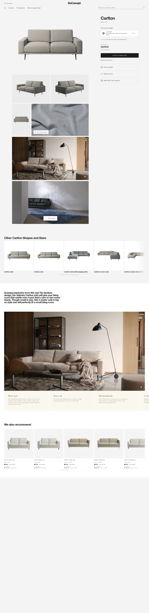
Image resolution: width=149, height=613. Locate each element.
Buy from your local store (106, 60)
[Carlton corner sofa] (108, 255)
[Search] (144, 7)
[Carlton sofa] (18, 255)
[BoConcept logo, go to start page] (75, 3)
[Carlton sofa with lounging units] (78, 255)
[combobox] (121, 7)
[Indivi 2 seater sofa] (18, 443)
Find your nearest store (120, 55)
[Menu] (5, 8)
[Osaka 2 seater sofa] (78, 443)
